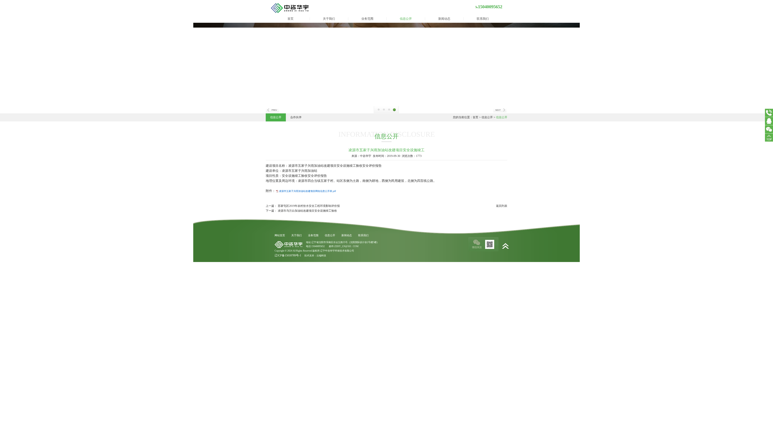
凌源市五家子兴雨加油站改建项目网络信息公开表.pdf (307, 191)
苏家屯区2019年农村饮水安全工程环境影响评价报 (309, 205)
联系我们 (483, 18)
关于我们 (329, 18)
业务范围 (367, 18)
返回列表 (501, 205)
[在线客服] (769, 121)
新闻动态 (444, 18)
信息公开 (406, 18)
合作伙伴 (296, 117)
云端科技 (321, 255)
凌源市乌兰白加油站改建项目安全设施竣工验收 (307, 210)
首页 (290, 18)
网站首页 (280, 235)
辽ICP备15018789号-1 (288, 255)
